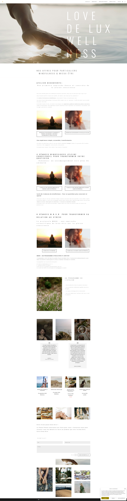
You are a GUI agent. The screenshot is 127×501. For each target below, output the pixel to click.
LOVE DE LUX (87, 1)
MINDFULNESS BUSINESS (103, 1)
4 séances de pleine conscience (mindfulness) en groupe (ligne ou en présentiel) (77, 188)
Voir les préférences (121, 498)
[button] (125, 488)
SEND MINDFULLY (84, 455)
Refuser (113, 498)
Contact (42, 438)
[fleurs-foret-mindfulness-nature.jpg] (49, 310)
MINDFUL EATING (112, 1)
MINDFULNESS (94, 1)
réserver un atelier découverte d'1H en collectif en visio (77, 132)
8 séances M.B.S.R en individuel (49, 250)
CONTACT (119, 1)
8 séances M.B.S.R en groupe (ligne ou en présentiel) (77, 250)
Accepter (105, 498)
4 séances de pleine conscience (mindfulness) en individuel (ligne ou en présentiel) (49, 188)
